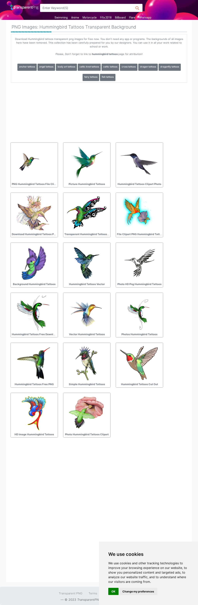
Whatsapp (145, 17)
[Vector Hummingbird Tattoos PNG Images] (86, 313)
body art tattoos (66, 66)
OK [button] (113, 591)
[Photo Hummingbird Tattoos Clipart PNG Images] (86, 413)
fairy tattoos (90, 76)
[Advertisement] (99, 111)
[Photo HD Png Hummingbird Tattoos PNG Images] (139, 263)
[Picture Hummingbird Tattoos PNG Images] (86, 163)
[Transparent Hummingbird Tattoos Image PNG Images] (86, 212)
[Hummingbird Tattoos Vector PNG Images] (86, 263)
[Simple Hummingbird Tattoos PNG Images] (86, 363)
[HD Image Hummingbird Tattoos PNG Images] (34, 413)
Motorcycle (90, 17)
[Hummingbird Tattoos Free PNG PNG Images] (34, 363)
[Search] (137, 8)
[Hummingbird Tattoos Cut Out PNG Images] (139, 363)
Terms (93, 593)
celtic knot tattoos (89, 66)
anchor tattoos (27, 66)
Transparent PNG (70, 593)
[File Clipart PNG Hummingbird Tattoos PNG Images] (139, 212)
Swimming (61, 17)
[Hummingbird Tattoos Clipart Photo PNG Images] (139, 163)
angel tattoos (46, 66)
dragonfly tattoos (169, 66)
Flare (132, 17)
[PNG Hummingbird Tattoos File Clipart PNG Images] (34, 163)
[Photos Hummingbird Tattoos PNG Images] (139, 313)
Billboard (120, 17)
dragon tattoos (148, 66)
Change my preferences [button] (138, 591)
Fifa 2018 (106, 17)
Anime (75, 17)
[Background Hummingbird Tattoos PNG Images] (34, 263)
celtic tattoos (110, 66)
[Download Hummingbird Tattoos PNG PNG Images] (34, 212)
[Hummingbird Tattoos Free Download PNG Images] (34, 313)
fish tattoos (108, 76)
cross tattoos (129, 66)
